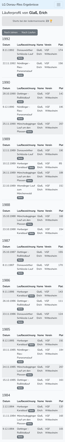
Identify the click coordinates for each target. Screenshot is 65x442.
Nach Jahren (11, 32)
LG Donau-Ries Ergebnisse (20, 5)
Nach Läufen (29, 32)
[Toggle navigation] (58, 5)
